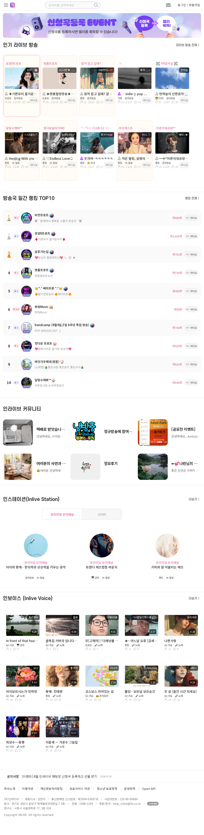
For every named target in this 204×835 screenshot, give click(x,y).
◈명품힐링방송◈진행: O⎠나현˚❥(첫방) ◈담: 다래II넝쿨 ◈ (61, 93)
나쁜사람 (170, 640)
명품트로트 (50, 63)
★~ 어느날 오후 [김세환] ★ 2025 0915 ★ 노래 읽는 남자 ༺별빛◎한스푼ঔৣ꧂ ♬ (141, 640)
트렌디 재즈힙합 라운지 (101, 567)
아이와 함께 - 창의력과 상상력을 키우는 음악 (36, 567)
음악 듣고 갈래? (91, 63)
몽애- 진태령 (54, 691)
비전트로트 (42, 215)
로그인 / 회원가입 (189, 5)
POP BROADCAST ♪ (48, 331)
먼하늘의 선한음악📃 (173, 93)
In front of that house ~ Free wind (22, 640)
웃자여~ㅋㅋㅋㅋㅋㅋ (98, 158)
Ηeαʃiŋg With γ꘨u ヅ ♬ (23, 158)
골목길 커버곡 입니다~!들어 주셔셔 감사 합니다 (62, 640)
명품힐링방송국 (44, 276)
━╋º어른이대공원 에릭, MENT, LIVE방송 (173, 158)
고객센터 (152, 803)
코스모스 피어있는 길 (99, 691)
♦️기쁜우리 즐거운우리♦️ (50, 239)
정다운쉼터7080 (54, 128)
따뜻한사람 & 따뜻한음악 (49, 385)
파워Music (41, 307)
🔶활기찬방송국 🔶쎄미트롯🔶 (53, 294)
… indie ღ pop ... (134, 93)
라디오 (33, 100)
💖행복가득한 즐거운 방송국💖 (53, 349)
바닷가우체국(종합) (47, 362)
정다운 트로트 (43, 343)
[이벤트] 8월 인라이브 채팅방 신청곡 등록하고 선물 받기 (59, 776)
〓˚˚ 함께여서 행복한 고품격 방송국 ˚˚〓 (58, 221)
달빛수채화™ (14, 128)
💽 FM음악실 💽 (167, 63)
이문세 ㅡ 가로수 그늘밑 (62, 742)
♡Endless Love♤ (59, 158)
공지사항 (13, 776)
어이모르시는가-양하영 (21, 691)
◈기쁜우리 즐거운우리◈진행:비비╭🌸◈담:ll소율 (23, 93)
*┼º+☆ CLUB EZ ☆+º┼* (98, 128)
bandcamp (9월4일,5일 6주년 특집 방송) (62, 325)
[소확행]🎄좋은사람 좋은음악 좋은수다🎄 (59, 367)
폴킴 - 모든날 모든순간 (140, 691)
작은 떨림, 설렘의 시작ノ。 (136, 158)
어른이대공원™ (165, 128)
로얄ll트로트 (13, 63)
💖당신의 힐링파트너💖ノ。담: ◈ (55, 257)
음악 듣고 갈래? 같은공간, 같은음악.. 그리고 (98, 93)
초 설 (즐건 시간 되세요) (180, 691)
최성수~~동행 (15, 742)
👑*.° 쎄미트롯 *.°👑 (49, 288)
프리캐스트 (126, 128)
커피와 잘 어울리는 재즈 (167, 567)
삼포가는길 (42, 251)
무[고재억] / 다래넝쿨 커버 (101, 640)
